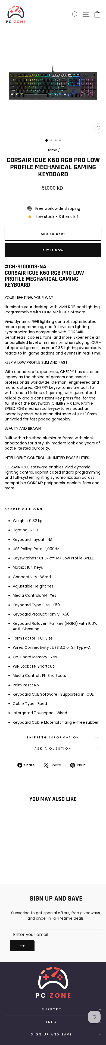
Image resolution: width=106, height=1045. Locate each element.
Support (51, 1009)
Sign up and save (51, 1034)
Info (51, 1022)
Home (51, 150)
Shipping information (52, 737)
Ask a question (53, 748)
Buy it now (53, 250)
